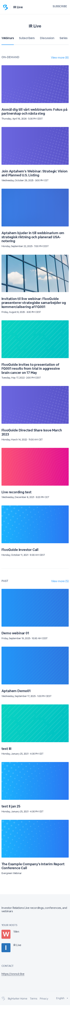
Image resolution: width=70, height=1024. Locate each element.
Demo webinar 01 (15, 633)
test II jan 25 (10, 806)
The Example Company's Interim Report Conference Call (33, 866)
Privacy (44, 998)
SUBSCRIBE (60, 6)
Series (64, 38)
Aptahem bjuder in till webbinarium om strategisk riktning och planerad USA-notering (32, 237)
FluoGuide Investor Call (19, 550)
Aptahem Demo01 (16, 691)
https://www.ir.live (12, 974)
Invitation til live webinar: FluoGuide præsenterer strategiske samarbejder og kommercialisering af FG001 (33, 303)
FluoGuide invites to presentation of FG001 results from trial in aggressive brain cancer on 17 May (30, 368)
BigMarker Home (17, 998)
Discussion (47, 38)
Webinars (7, 38)
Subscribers (27, 38)
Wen (16, 931)
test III (6, 748)
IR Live (18, 7)
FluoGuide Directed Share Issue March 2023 (31, 432)
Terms (33, 998)
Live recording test (16, 492)
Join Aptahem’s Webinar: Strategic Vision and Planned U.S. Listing (34, 173)
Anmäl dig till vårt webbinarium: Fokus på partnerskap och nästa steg (34, 111)
